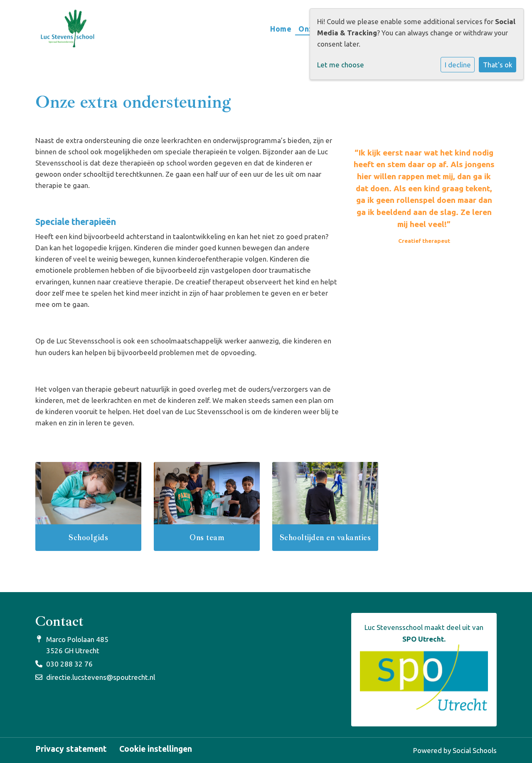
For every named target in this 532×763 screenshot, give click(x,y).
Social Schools (475, 750)
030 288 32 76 (69, 664)
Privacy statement (71, 749)
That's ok (497, 65)
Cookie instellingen (155, 749)
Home (280, 29)
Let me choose (340, 65)
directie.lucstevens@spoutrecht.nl (100, 677)
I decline (458, 65)
